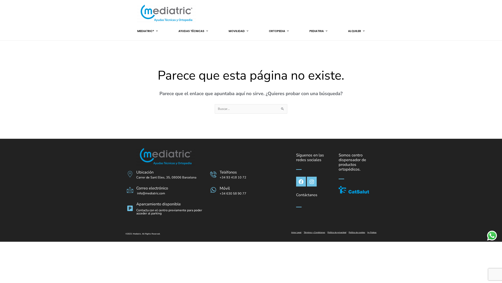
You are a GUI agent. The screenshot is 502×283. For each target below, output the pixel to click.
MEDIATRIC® (145, 31)
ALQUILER (354, 31)
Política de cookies (357, 232)
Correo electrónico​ (152, 188)
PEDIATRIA (316, 31)
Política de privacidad (336, 232)
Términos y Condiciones (314, 232)
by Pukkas (371, 232)
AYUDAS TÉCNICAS (191, 31)
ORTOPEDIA (277, 31)
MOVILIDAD (237, 31)
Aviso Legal (296, 232)
